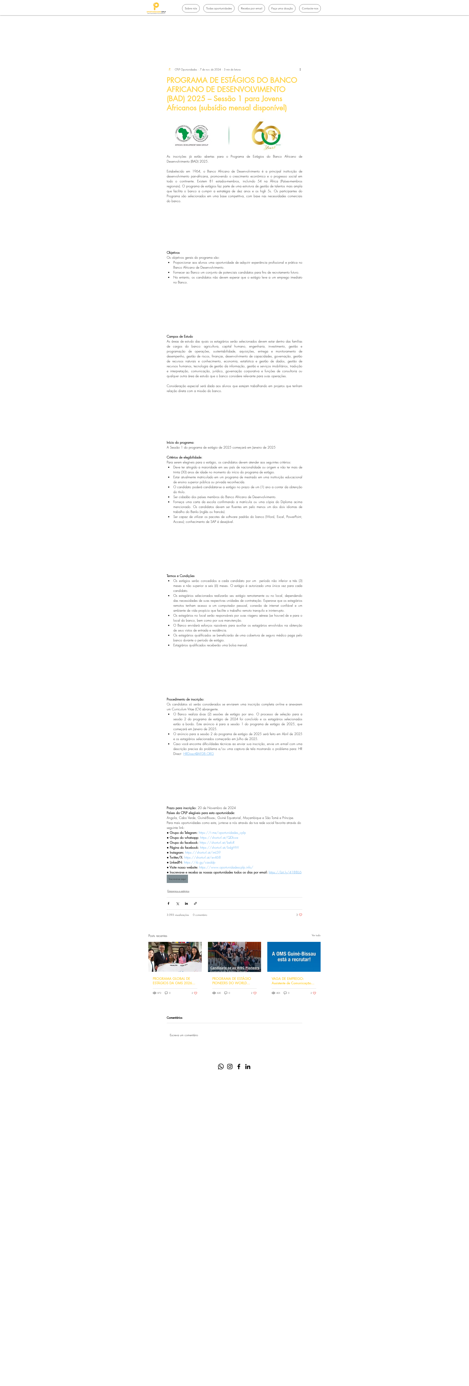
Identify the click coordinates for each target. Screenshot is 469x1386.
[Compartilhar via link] (195, 903)
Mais (272, 44)
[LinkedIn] (247, 1066)
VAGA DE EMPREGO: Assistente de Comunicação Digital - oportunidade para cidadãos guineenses (291, 980)
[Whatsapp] (220, 1066)
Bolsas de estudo (219, 44)
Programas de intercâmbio (186, 44)
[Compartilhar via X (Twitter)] (177, 903)
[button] (316, 44)
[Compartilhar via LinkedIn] (186, 903)
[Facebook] (238, 1066)
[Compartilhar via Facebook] (168, 903)
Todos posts (155, 44)
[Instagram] (229, 1066)
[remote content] (234, 226)
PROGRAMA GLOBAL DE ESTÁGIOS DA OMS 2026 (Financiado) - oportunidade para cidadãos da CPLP (172, 980)
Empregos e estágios (249, 44)
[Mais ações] (300, 69)
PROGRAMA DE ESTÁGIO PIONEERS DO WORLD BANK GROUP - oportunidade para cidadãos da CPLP (233, 980)
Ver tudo (316, 935)
